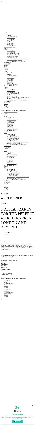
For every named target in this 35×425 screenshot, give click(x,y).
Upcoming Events (11, 51)
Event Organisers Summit (13, 54)
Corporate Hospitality (12, 36)
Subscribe (6, 69)
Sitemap (6, 287)
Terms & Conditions (8, 283)
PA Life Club (7, 64)
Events (5, 49)
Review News (10, 43)
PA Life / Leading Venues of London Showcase (18, 58)
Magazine (6, 48)
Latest (5, 32)
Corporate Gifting (11, 38)
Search (2, 113)
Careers (9, 35)
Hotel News (10, 41)
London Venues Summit (12, 56)
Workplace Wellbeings (12, 45)
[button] (17, 111)
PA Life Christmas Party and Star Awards (16, 61)
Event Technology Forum (13, 53)
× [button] (33, 405)
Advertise (6, 65)
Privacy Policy (7, 284)
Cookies (6, 286)
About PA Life (7, 280)
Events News (10, 40)
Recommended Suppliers (9, 47)
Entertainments (10, 39)
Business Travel (10, 34)
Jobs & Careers (7, 62)
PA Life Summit (11, 52)
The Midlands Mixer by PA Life (14, 60)
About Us (6, 66)
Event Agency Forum (12, 57)
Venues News (10, 44)
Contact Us (6, 67)
